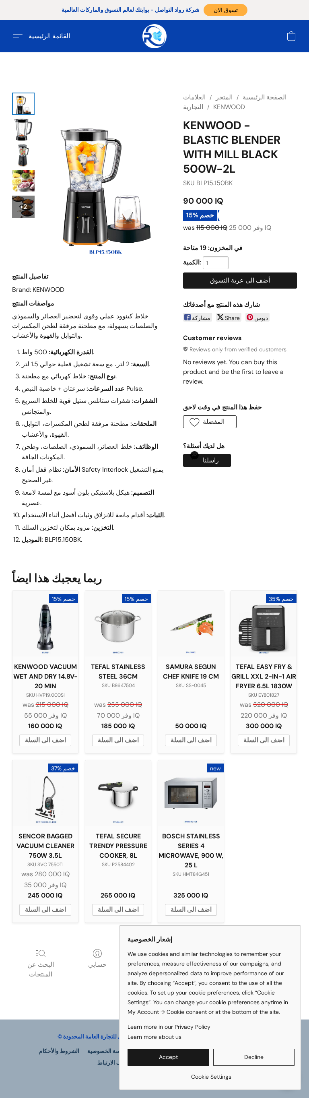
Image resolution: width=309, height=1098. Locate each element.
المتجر (224, 97)
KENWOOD (229, 107)
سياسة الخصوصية (108, 1051)
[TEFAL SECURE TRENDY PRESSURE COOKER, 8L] (118, 793)
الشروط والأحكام (59, 1051)
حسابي (97, 964)
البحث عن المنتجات (40, 969)
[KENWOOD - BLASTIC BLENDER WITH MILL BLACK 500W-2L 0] (23, 104)
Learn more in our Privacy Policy (169, 1026)
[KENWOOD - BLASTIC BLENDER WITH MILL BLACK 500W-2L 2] (23, 155)
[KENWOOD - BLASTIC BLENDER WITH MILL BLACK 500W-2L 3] (23, 181)
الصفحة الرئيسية (264, 97)
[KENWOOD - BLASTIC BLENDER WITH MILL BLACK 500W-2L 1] (23, 129)
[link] (211, 1073)
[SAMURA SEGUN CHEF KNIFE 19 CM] (191, 623)
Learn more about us (154, 1036)
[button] (225, 10)
